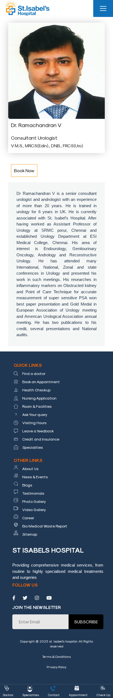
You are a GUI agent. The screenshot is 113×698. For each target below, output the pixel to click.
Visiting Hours (34, 422)
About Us (30, 468)
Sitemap (29, 534)
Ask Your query (34, 414)
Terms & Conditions (56, 656)
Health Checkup (36, 390)
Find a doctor (34, 373)
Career (28, 517)
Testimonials (33, 493)
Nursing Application (39, 398)
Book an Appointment (41, 381)
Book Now (24, 170)
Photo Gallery (34, 501)
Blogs (27, 485)
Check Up (103, 695)
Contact (54, 695)
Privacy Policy (56, 667)
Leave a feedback (38, 431)
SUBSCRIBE (86, 621)
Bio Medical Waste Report (44, 526)
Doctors (8, 695)
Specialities (32, 447)
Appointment (78, 695)
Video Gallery (34, 509)
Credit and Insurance (40, 439)
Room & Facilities (37, 406)
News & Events (35, 476)
